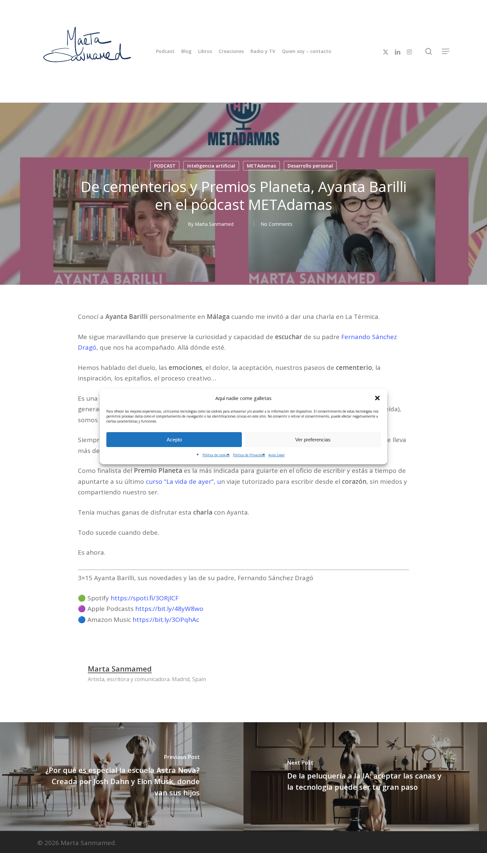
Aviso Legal (276, 455)
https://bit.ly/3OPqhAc (166, 619)
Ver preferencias (313, 439)
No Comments (277, 224)
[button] (377, 398)
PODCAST (165, 166)
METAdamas (261, 166)
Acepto (174, 439)
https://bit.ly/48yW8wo (169, 608)
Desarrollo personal (310, 166)
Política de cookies (216, 455)
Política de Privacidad (249, 455)
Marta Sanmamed (214, 224)
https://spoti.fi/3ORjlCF (145, 598)
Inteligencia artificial (211, 166)
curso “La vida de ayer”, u (183, 481)
